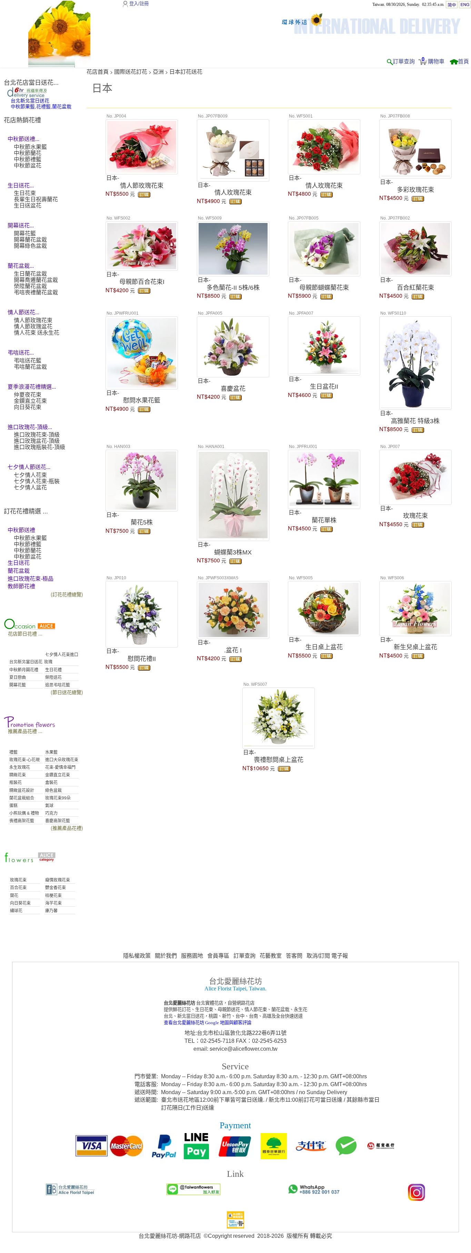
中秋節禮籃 (27, 159)
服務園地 (192, 956)
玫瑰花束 (18, 880)
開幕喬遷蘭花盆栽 (36, 280)
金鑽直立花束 (30, 401)
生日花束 (25, 193)
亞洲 (158, 72)
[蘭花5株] (142, 479)
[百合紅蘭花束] (415, 248)
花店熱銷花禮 (22, 120)
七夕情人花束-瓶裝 (37, 481)
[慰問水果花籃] (142, 351)
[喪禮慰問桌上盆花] (278, 717)
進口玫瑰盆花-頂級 (37, 441)
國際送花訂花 (130, 72)
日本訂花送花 (185, 72)
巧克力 (51, 813)
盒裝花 (51, 782)
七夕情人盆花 (30, 487)
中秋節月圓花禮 (23, 670)
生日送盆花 (27, 205)
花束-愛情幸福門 (60, 767)
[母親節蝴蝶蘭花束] (324, 248)
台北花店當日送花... (31, 82)
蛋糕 (13, 805)
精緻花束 (17, 775)
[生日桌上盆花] (324, 607)
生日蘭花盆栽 (30, 274)
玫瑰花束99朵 (57, 798)
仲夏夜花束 (27, 395)
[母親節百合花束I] (142, 245)
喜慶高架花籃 (57, 820)
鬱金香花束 (55, 887)
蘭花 (13, 895)
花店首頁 (98, 72)
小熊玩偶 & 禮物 (23, 813)
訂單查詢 (404, 61)
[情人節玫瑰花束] (142, 146)
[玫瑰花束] (415, 476)
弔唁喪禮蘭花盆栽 (36, 292)
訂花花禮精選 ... (26, 511)
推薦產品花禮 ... (25, 730)
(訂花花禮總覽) (67, 594)
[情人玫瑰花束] (233, 149)
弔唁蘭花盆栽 (30, 367)
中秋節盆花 (27, 166)
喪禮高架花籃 (21, 820)
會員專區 (218, 956)
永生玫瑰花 (19, 767)
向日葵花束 (27, 407)
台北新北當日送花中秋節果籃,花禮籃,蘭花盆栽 (41, 103)
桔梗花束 (53, 895)
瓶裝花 (15, 782)
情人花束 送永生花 (36, 333)
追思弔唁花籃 (57, 685)
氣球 (48, 805)
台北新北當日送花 (25, 662)
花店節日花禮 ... (25, 633)
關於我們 (166, 956)
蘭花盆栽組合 (21, 798)
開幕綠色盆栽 (30, 246)
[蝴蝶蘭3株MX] (233, 494)
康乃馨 (51, 910)
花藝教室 (271, 956)
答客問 (294, 956)
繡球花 (15, 910)
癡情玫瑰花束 (57, 880)
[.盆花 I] (233, 609)
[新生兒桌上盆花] (415, 607)
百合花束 (18, 887)
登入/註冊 (139, 3)
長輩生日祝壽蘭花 (36, 199)
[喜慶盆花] (233, 346)
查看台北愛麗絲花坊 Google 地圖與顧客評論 (207, 1022)
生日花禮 (53, 670)
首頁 (463, 61)
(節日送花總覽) (67, 692)
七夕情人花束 (30, 475)
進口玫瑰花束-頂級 (37, 435)
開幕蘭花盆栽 (30, 240)
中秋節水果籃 (30, 147)
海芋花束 (53, 903)
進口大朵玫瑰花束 (61, 759)
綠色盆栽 (53, 790)
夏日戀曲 (17, 677)
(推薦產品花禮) (67, 827)
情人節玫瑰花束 (33, 320)
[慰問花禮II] (142, 613)
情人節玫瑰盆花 (33, 326)
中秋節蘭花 (27, 153)
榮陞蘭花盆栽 (30, 286)
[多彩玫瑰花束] (415, 148)
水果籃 (51, 752)
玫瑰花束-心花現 (24, 759)
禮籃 (13, 752)
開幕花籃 (25, 233)
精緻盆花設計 (21, 790)
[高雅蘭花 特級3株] (415, 362)
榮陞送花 (53, 677)
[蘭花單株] (324, 478)
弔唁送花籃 (27, 361)
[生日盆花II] (324, 345)
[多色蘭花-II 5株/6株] (233, 248)
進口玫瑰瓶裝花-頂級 (39, 447)
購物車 (436, 61)
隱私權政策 (137, 956)
